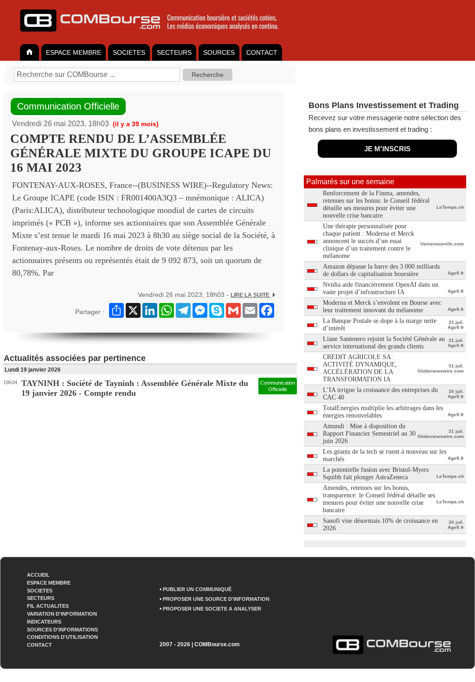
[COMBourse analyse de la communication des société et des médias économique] (155, 35)
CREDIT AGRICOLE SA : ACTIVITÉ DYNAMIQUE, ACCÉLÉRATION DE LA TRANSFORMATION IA (360, 368)
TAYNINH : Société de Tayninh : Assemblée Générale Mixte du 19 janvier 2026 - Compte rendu (134, 388)
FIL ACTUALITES (48, 606)
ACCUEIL (38, 575)
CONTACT (261, 52)
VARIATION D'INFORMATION (62, 614)
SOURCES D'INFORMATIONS (62, 629)
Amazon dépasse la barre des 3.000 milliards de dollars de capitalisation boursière (381, 270)
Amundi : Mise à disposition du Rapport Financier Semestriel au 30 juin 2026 (369, 433)
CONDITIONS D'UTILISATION (62, 637)
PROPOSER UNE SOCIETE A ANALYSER (212, 608)
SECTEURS (174, 52)
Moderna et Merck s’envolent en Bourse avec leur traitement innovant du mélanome (382, 306)
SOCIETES (129, 52)
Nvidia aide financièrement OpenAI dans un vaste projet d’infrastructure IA (380, 288)
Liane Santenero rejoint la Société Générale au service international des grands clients (384, 342)
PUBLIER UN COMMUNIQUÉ (197, 589)
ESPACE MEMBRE (73, 52)
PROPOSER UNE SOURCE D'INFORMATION (216, 599)
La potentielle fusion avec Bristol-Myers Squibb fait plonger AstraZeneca (376, 473)
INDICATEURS (44, 621)
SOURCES (219, 52)
